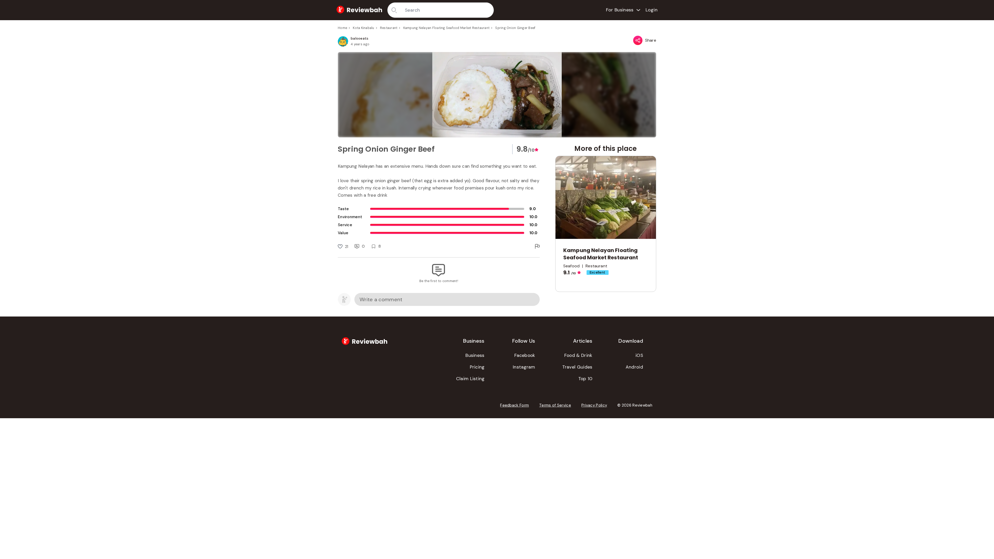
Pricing (477, 367)
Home (342, 28)
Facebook (524, 355)
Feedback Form (514, 405)
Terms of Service (555, 405)
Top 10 (585, 378)
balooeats (360, 38)
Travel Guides (577, 367)
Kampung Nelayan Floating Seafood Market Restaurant (446, 28)
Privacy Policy (594, 405)
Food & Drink (578, 355)
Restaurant (389, 28)
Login (652, 10)
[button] (497, 94)
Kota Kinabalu (363, 28)
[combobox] (447, 10)
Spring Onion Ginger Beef (515, 28)
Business (474, 355)
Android (634, 367)
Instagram (524, 367)
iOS (639, 355)
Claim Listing (470, 378)
